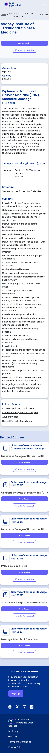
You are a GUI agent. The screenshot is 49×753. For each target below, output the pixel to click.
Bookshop (13, 731)
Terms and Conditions (19, 741)
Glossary (12, 736)
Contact (12, 725)
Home (3, 15)
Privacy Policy (15, 747)
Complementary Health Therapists (20, 412)
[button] (43, 5)
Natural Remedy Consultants (17, 421)
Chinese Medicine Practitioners (18, 408)
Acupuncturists (10, 416)
